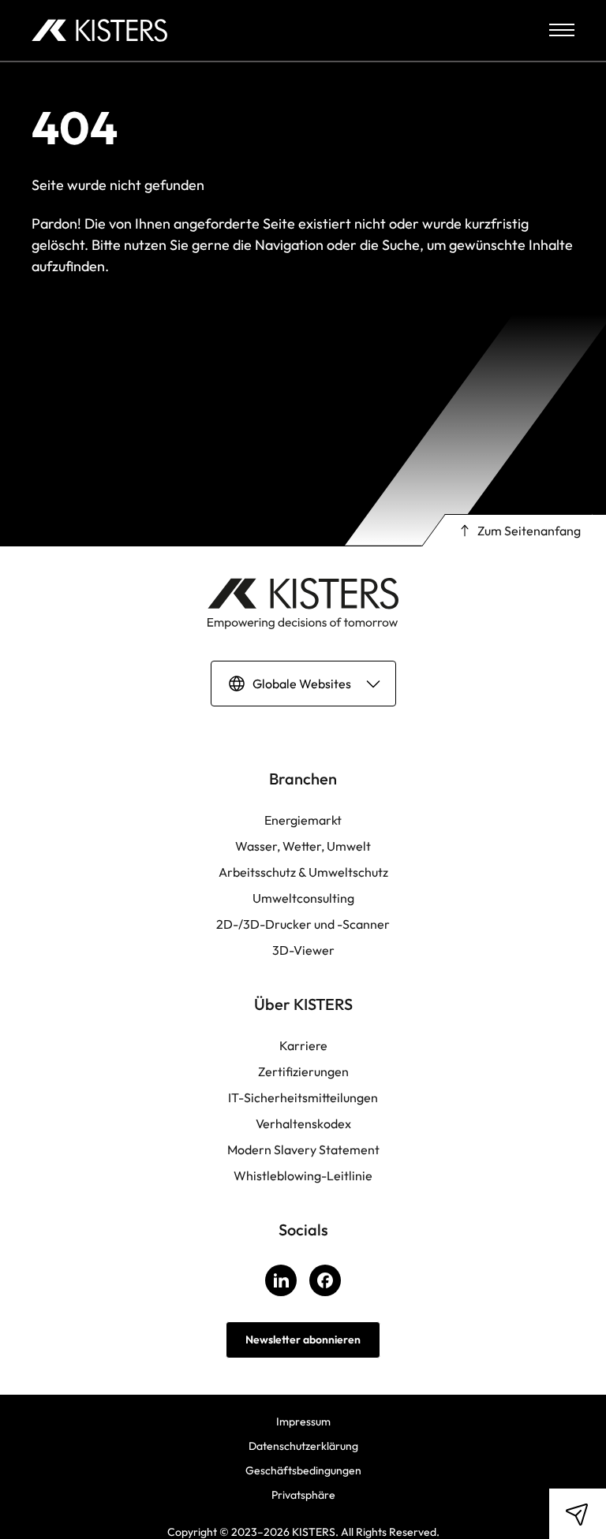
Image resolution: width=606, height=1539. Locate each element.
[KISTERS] (99, 30)
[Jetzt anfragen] (577, 1513)
